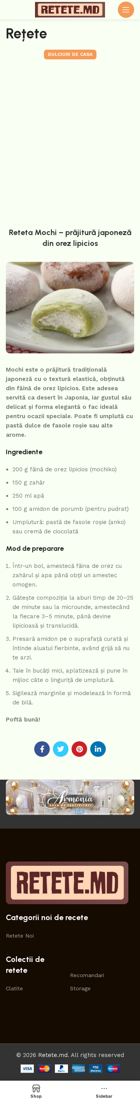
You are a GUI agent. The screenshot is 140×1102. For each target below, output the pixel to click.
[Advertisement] (70, 141)
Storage (80, 988)
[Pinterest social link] (79, 749)
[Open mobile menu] (126, 9)
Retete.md (53, 1055)
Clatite (14, 988)
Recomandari (87, 975)
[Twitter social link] (60, 749)
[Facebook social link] (42, 749)
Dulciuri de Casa (70, 54)
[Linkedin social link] (98, 749)
